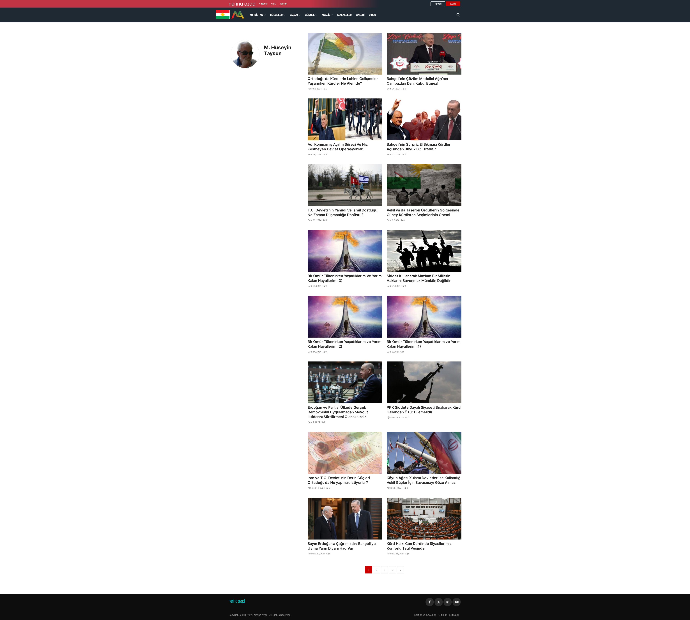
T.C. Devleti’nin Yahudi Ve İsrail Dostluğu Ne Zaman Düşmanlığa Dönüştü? (342, 212)
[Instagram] (447, 602)
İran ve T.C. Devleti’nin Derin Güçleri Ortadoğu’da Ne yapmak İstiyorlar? (339, 480)
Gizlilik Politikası (449, 615)
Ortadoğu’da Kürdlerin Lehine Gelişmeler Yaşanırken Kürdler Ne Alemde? (343, 81)
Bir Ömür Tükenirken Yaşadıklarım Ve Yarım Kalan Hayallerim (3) (345, 278)
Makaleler (344, 14)
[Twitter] (438, 602)
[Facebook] (430, 602)
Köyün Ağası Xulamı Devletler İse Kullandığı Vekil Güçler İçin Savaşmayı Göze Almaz (424, 480)
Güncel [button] (310, 14)
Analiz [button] (326, 14)
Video (372, 14)
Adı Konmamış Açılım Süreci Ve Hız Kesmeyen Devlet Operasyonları (338, 146)
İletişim (283, 3)
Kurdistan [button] (256, 14)
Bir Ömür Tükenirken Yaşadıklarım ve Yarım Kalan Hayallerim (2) (344, 344)
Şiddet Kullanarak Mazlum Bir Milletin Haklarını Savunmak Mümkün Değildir (419, 278)
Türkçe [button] (437, 3)
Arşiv (273, 3)
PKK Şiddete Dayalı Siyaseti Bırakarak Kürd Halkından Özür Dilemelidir (424, 409)
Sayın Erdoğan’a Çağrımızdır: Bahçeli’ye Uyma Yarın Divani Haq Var (342, 545)
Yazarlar (263, 3)
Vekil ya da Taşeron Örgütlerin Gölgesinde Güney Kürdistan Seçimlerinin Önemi (423, 212)
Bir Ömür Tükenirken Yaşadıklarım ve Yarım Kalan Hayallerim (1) (424, 344)
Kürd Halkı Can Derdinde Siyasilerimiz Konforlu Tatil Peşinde (419, 545)
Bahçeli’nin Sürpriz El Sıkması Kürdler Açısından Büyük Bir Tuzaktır (418, 146)
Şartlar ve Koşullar (425, 615)
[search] (458, 14)
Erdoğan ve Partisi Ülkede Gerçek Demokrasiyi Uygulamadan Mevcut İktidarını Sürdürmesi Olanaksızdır (338, 412)
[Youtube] (456, 602)
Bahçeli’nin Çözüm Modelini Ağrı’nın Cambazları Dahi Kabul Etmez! (417, 81)
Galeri (360, 14)
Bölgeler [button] (276, 14)
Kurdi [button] (453, 3)
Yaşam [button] (294, 14)
